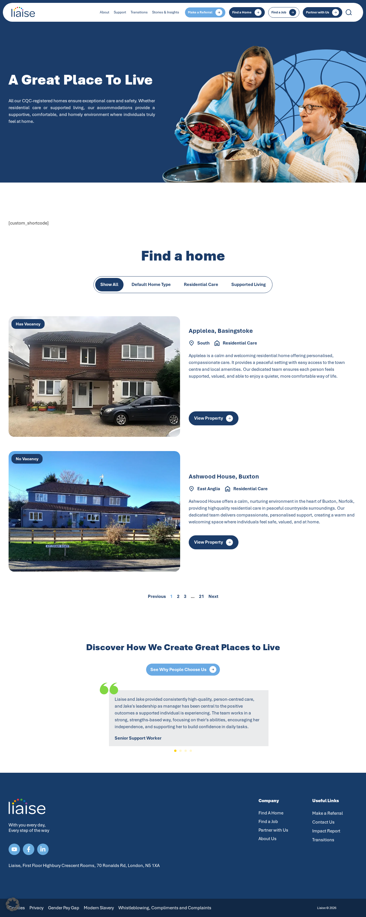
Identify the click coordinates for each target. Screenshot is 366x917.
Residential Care (201, 284)
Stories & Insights (165, 12)
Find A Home (270, 813)
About (104, 12)
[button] (175, 751)
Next (213, 596)
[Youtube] (14, 849)
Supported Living (248, 284)
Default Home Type (151, 284)
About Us (267, 839)
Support (120, 12)
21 (201, 596)
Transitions (139, 12)
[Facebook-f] (28, 849)
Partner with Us (273, 830)
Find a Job (268, 821)
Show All (109, 284)
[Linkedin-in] (43, 849)
